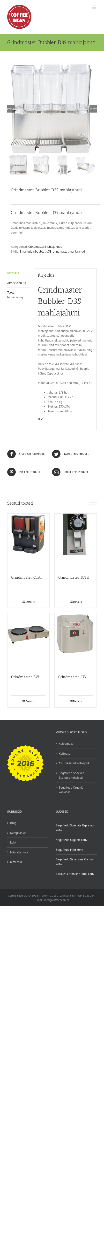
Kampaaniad (18, 833)
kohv (13, 842)
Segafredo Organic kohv (71, 840)
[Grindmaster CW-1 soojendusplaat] (76, 641)
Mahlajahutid (53, 247)
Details (30, 601)
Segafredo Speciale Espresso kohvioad (71, 775)
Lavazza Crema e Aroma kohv (75, 874)
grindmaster (60, 251)
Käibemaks (66, 744)
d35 (49, 251)
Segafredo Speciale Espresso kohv (75, 827)
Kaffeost (64, 753)
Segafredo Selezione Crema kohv (74, 861)
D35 (41, 419)
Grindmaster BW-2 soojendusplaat (41, 677)
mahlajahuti (77, 251)
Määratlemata (19, 852)
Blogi (13, 823)
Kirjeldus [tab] (13, 273)
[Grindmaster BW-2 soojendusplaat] (28, 641)
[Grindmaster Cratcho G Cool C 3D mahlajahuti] (28, 542)
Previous (11, 109)
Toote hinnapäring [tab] (15, 294)
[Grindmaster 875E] (76, 542)
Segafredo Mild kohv (69, 850)
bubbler (40, 251)
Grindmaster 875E (73, 577)
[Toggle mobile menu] (94, 7)
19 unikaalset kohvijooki (74, 763)
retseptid (16, 862)
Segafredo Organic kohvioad (71, 789)
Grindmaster (36, 247)
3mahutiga (27, 251)
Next (93, 109)
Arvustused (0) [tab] (16, 283)
